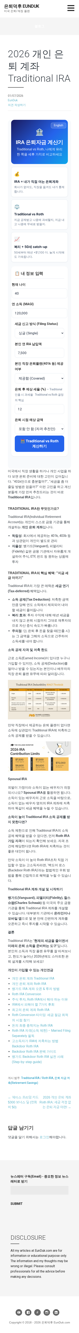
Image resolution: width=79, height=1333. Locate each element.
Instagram (47, 1312)
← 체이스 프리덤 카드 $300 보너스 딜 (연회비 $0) (23, 1102)
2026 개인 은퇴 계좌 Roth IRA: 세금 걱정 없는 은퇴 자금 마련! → (55, 1102)
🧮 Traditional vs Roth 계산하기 (39, 443)
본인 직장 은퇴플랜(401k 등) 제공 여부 (39, 366)
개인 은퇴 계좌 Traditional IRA (33, 978)
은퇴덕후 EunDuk (21, 6)
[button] (73, 10)
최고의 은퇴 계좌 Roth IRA (30, 1010)
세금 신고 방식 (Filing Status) (36, 324)
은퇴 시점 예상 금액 (29, 420)
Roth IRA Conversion (26, 994)
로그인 (44, 1137)
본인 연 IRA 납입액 (28, 344)
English (58, 125)
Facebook (28, 1312)
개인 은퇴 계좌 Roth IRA (29, 984)
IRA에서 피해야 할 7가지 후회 (33, 1004)
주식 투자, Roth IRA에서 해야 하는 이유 (40, 999)
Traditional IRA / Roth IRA (37, 1078)
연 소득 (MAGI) (23, 304)
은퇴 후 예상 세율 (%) (39, 394)
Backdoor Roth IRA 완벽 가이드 (34, 1051)
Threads (37, 1312)
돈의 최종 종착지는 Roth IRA (32, 1025)
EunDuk (13, 100)
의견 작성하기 (17, 105)
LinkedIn (56, 1312)
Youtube (19, 1312)
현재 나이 (19, 284)
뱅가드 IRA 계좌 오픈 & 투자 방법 (36, 989)
